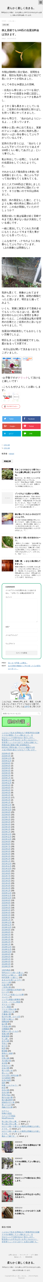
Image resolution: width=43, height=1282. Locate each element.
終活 (3, 1088)
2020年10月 (7, 898)
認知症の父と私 (8, 1102)
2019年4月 (6, 937)
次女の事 (5, 1068)
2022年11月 (6, 837)
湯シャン (5, 1073)
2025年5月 (6, 768)
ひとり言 (5, 992)
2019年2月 (6, 942)
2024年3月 (6, 798)
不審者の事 (6, 1014)
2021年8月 (6, 873)
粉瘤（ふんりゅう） (10, 1085)
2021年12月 (7, 864)
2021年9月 (6, 871)
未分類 (4, 1063)
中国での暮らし (8, 1019)
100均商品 (6, 970)
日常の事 (7, 445)
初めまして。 (18, 1257)
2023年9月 (6, 812)
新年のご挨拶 (7, 1053)
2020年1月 (6, 920)
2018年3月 (6, 964)
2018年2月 (6, 967)
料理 (3, 1048)
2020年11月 (6, 895)
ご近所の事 (6, 987)
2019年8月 (6, 932)
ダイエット (6, 1004)
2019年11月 (6, 925)
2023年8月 (6, 815)
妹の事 (4, 1024)
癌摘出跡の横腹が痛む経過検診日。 (16, 745)
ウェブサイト (10, 643)
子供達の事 (6, 1026)
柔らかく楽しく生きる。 (21, 8)
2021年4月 (6, 883)
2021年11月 (6, 866)
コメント (9, 597)
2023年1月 (6, 832)
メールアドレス (12, 635)
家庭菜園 (5, 1036)
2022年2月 (6, 859)
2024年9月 (6, 785)
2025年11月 (6, 761)
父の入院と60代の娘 (10, 1075)
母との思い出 (7, 1071)
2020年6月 (6, 908)
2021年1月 (6, 891)
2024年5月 (6, 793)
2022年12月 (7, 834)
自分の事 (5, 1090)
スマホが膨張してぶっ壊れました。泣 (17, 735)
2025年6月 (6, 766)
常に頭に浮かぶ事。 (10, 1121)
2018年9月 (6, 954)
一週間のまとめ (8, 1012)
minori (11, 454)
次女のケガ (6, 1066)
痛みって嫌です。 (9, 1136)
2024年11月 (6, 783)
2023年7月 (6, 817)
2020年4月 (6, 913)
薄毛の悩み (6, 1095)
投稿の (7, 1113)
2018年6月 (6, 957)
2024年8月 (6, 788)
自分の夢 (5, 1093)
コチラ (27, 706)
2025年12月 (7, 758)
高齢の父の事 (7, 1107)
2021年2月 (6, 888)
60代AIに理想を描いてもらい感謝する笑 (18, 747)
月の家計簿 (6, 1061)
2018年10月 (7, 952)
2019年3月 (6, 940)
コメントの (8, 1116)
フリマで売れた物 (9, 1009)
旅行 (3, 1056)
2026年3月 (6, 756)
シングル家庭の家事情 (11, 1000)
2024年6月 (6, 790)
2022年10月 (7, 839)
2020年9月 (6, 900)
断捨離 (4, 1051)
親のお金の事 (7, 1097)
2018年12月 (7, 947)
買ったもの (6, 1105)
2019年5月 (6, 935)
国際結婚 (5, 1022)
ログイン (5, 1111)
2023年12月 (7, 805)
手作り (4, 1044)
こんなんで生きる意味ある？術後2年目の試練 (20, 733)
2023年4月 (6, 824)
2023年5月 (6, 822)
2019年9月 (6, 930)
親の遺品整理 (7, 1100)
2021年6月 (6, 878)
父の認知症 (6, 1078)
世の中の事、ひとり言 (11, 1017)
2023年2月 (6, 829)
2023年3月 (6, 827)
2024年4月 (6, 795)
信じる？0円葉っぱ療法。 (18, 663)
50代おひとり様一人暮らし (13, 973)
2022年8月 (6, 844)
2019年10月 (7, 927)
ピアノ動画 (6, 1007)
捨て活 (4, 1046)
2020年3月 (6, 915)
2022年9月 (6, 842)
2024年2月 (6, 800)
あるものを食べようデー (12, 980)
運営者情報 (28, 1257)
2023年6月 (6, 820)
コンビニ (5, 997)
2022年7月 (6, 847)
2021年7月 (6, 876)
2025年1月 (6, 778)
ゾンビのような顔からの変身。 (28, 494)
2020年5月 (6, 910)
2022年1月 (6, 861)
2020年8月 (6, 903)
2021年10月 (7, 869)
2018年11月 (6, 949)
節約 (3, 1083)
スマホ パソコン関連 (11, 1002)
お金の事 (5, 985)
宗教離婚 (5, 1029)
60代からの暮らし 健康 (12, 975)
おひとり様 (6, 982)
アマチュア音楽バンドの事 (13, 995)
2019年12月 (7, 922)
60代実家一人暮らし (10, 977)
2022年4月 (6, 854)
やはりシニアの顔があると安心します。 (18, 738)
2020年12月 (7, 893)
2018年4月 (6, 962)
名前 (8, 627)
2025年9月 (6, 763)
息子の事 (5, 1041)
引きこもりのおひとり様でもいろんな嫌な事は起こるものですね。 (28, 472)
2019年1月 (6, 944)
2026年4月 (6, 753)
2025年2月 (6, 775)
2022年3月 (6, 856)
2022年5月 (6, 851)
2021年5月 (6, 881)
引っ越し (5, 1039)
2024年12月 (7, 780)
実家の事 (5, 1034)
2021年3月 (6, 886)
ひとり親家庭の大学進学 (12, 990)
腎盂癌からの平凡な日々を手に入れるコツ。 (20, 740)
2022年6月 (6, 849)
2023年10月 (7, 810)
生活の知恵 (6, 1080)
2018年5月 (6, 959)
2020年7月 (6, 905)
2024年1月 (6, 802)
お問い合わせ (13, 1255)
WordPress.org (8, 1118)
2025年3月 (6, 773)
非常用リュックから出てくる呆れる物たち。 (20, 742)
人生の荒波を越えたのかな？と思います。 (19, 750)
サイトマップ (24, 1255)
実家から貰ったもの (10, 1031)
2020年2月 (6, 918)
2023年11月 (6, 807)
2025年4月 (6, 771)
